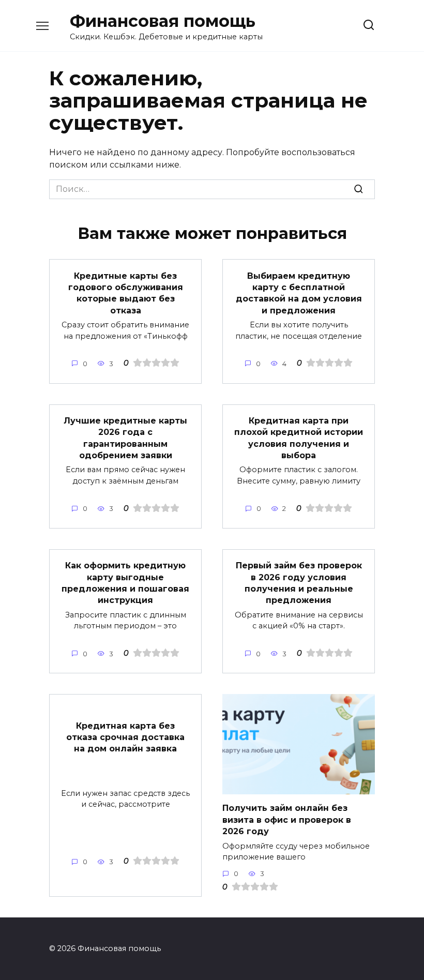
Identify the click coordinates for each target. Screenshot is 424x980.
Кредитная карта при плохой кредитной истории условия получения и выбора (298, 438)
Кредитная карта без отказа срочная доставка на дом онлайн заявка (125, 736)
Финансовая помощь (162, 21)
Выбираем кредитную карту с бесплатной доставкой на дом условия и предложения (299, 292)
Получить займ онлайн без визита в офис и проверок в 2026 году (286, 819)
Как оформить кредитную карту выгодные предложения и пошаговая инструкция (125, 583)
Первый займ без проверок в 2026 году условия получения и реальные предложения (299, 583)
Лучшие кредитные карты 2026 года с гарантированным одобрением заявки (125, 438)
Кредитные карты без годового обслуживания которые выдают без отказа (125, 292)
